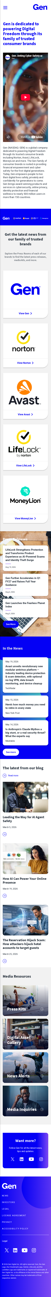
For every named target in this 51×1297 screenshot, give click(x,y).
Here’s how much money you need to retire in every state (25, 706)
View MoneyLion (24, 518)
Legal (5, 1209)
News (5, 1196)
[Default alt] (9, 1186)
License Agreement (14, 1215)
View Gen (24, 313)
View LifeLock (24, 465)
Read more (13, 775)
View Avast (24, 414)
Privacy (7, 1222)
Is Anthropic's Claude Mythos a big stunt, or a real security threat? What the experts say (25, 733)
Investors (8, 1202)
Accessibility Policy (15, 1229)
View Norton (24, 362)
